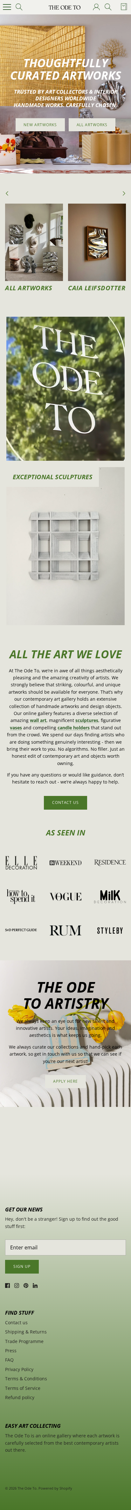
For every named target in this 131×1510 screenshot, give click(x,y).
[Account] (96, 7)
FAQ (9, 1360)
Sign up (22, 1266)
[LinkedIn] (35, 1285)
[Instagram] (16, 1285)
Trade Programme (24, 1341)
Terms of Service (22, 1388)
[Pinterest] (26, 1285)
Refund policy (19, 1397)
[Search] (21, 7)
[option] (65, 94)
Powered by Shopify (55, 1488)
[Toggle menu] (7, 7)
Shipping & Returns (26, 1332)
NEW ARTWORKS (40, 124)
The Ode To (27, 1488)
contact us (65, 802)
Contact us (16, 1322)
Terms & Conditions (26, 1379)
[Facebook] (7, 1285)
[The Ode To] (64, 7)
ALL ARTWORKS (92, 124)
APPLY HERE (65, 1081)
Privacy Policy (19, 1369)
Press (11, 1350)
